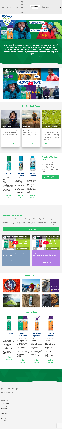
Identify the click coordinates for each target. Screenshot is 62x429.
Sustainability (34, 17)
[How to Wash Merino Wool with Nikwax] (30, 300)
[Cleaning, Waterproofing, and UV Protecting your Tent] (11, 300)
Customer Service (4, 408)
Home (2, 7)
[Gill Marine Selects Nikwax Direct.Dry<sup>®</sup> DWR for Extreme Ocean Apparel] (30, 285)
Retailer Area (4, 413)
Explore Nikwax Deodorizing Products (50, 177)
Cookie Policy (4, 420)
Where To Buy (55, 17)
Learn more (47, 143)
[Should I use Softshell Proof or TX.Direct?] (50, 300)
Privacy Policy (4, 418)
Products (17, 17)
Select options (8, 197)
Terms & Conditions (5, 415)
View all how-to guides (31, 229)
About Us (25, 17)
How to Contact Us (5, 403)
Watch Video (14, 261)
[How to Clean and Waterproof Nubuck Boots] (50, 285)
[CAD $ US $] (35, 8)
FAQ (7, 7)
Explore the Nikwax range (9, 142)
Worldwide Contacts (5, 411)
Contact (16, 7)
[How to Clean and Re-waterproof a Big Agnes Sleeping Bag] (11, 285)
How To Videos (45, 17)
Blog (11, 7)
